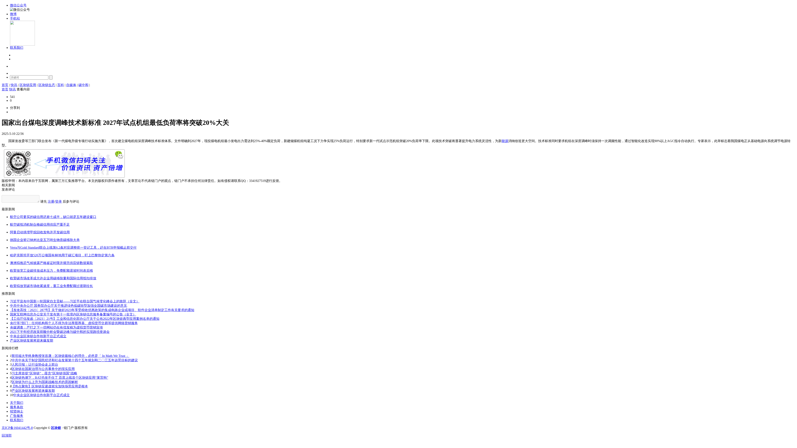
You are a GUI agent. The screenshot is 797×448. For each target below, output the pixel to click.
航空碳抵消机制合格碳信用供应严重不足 (40, 224)
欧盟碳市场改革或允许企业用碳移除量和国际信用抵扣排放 (53, 278)
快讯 (14, 85)
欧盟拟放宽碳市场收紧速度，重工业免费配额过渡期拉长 (51, 286)
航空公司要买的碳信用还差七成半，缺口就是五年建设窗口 (53, 217)
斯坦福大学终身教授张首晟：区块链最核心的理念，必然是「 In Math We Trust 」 (70, 356)
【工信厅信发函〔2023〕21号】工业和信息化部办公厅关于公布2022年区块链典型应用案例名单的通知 (84, 318)
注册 (15, 59)
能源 (505, 141)
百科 (60, 85)
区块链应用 (28, 85)
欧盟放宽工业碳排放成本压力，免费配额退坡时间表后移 (51, 270)
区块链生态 (46, 85)
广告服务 (16, 416)
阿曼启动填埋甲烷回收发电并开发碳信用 (40, 232)
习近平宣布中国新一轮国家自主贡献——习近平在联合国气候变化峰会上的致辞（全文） (74, 301)
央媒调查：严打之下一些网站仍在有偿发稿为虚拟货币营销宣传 (56, 327)
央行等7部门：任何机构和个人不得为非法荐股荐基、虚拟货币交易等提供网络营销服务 (74, 323)
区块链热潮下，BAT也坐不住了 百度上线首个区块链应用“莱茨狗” (60, 377)
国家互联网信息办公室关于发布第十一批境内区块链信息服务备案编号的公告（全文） (73, 314)
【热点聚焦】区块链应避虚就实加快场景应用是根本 (50, 386)
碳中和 (83, 85)
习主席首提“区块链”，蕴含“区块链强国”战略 (44, 373)
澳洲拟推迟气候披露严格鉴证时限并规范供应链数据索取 (51, 263)
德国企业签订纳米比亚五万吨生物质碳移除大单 (45, 240)
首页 (5, 85)
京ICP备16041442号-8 (17, 428)
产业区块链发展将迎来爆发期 (31, 340)
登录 (15, 55)
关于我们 (16, 402)
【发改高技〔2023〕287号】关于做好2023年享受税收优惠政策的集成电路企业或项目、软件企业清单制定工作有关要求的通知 (102, 310)
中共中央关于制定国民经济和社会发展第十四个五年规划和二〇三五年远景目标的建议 (75, 360)
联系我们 (16, 420)
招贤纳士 (16, 411)
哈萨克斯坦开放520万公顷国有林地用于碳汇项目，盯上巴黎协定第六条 (62, 255)
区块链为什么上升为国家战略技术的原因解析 (45, 382)
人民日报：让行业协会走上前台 (35, 364)
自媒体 (71, 85)
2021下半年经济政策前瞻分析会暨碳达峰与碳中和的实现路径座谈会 (60, 332)
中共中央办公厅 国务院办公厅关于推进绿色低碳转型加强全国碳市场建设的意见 (68, 305)
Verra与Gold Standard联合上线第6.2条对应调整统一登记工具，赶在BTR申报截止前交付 (73, 247)
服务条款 (16, 407)
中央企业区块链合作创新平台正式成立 (38, 336)
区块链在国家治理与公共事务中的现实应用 (43, 369)
